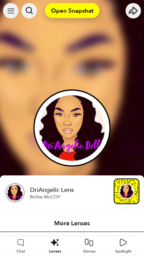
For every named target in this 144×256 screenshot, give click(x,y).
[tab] (72, 223)
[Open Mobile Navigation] (10, 10)
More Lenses (72, 223)
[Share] (133, 10)
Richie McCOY (45, 197)
